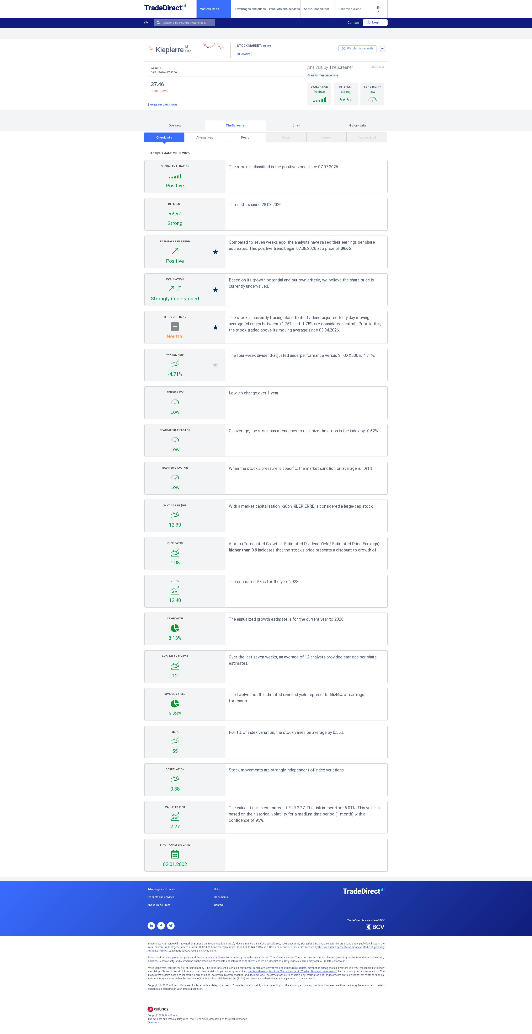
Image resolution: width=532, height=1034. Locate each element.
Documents (221, 897)
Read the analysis (325, 75)
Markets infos (209, 9)
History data (357, 125)
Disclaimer (154, 1022)
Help (217, 889)
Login (376, 22)
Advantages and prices (250, 9)
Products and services (284, 9)
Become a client (350, 9)
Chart (296, 125)
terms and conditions (213, 957)
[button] (378, 12)
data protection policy (178, 957)
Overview (175, 125)
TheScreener (236, 125)
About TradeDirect (316, 9)
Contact (353, 23)
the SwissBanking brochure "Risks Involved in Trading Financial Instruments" (292, 971)
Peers (245, 137)
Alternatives (204, 137)
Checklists (164, 137)
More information (163, 104)
